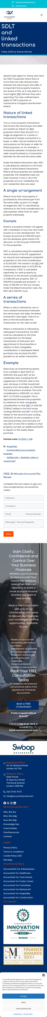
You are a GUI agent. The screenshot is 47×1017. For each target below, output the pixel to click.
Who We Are (9, 812)
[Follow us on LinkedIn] (14, 803)
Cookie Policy (17, 1014)
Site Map (7, 859)
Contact (7, 836)
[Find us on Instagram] (11, 803)
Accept (23, 996)
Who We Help (10, 816)
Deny (23, 1002)
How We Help (10, 820)
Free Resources (11, 832)
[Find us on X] (8, 803)
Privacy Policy (28, 1014)
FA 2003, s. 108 (25, 439)
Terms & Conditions (13, 851)
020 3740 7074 (21, 6)
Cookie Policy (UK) (12, 855)
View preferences (23, 1008)
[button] (43, 975)
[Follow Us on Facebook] (4, 803)
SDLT (19, 94)
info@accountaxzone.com (25, 2)
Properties (12, 446)
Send (8, 534)
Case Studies (10, 828)
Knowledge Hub (11, 824)
